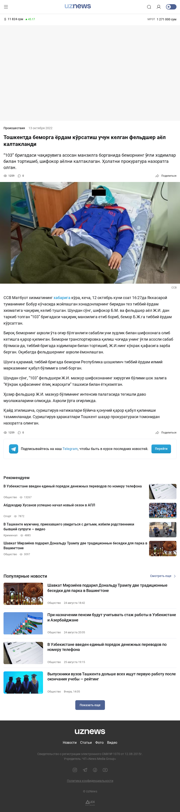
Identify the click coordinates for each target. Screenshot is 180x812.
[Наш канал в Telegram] (85, 770)
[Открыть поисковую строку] (149, 6)
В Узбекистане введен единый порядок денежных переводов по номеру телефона (107, 647)
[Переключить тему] (171, 6)
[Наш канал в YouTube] (105, 770)
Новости (70, 742)
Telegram (70, 449)
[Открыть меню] (6, 6)
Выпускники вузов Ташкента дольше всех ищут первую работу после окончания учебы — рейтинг (111, 676)
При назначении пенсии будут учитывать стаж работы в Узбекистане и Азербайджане (111, 617)
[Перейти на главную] (78, 6)
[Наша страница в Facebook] (95, 770)
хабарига (62, 297)
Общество (54, 602)
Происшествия (14, 128)
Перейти (161, 448)
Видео (112, 742)
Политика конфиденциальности (90, 781)
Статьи (86, 742)
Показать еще (90, 705)
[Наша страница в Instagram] (74, 770)
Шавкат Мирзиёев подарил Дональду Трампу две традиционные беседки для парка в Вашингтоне (107, 588)
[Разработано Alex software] (90, 803)
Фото (99, 742)
